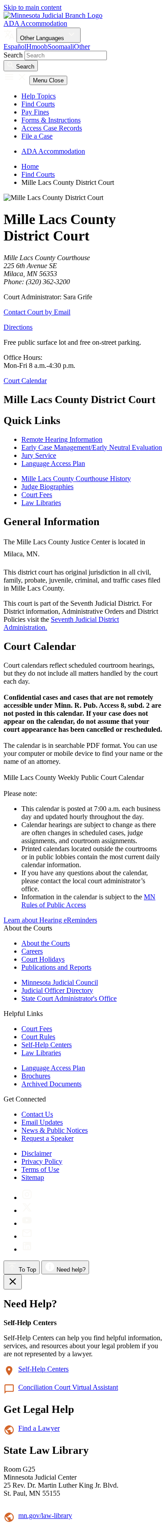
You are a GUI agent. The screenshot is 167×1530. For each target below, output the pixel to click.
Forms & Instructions (51, 120)
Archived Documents (51, 1084)
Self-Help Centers (46, 1045)
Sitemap (32, 1177)
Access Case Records (51, 128)
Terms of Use (40, 1169)
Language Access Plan (53, 1068)
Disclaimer (36, 1153)
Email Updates (42, 1122)
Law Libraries (41, 1053)
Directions (18, 327)
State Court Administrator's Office (69, 998)
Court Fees (36, 1028)
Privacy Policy (41, 1161)
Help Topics (38, 96)
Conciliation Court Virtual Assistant (68, 1387)
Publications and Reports (56, 967)
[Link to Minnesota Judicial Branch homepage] (53, 15)
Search (13, 55)
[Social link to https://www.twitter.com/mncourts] (27, 1210)
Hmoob (37, 46)
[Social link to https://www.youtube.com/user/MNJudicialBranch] (27, 1223)
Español (15, 46)
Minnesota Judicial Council (59, 982)
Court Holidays (43, 959)
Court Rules (38, 1036)
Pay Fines (35, 112)
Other (82, 46)
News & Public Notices (54, 1130)
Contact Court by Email (37, 312)
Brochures (35, 1076)
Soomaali (61, 46)
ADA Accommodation (35, 23)
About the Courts (45, 943)
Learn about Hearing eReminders (50, 920)
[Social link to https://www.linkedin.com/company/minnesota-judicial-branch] (27, 1249)
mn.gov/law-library (45, 1515)
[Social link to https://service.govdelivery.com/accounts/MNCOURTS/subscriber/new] (27, 1236)
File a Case (37, 136)
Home (30, 166)
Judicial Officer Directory (57, 990)
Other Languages (43, 38)
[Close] (13, 1281)
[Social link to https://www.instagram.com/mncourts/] (27, 1197)
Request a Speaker (47, 1138)
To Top (26, 1269)
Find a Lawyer (39, 1428)
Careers (32, 951)
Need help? (70, 1269)
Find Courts (38, 104)
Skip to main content (32, 7)
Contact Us (37, 1114)
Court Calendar (25, 380)
